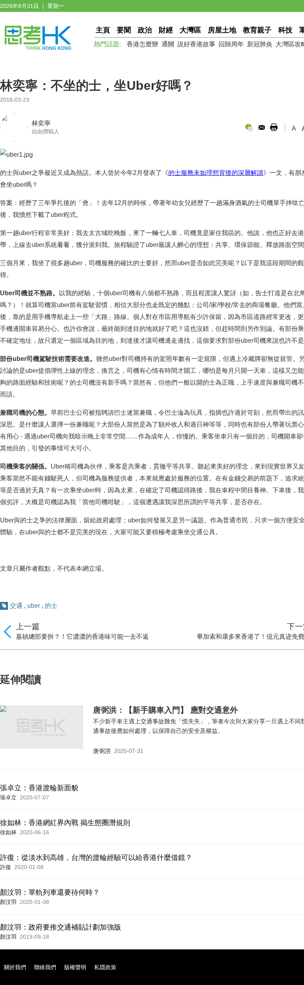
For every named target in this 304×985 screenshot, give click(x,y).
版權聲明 (75, 967)
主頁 (103, 30)
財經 (166, 30)
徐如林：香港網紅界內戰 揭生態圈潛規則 (65, 823)
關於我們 (15, 967)
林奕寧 (41, 123)
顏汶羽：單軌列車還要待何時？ (50, 892)
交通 (16, 605)
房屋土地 (222, 30)
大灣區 (190, 30)
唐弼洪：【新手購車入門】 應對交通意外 (165, 710)
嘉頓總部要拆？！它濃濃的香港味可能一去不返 (82, 636)
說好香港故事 (196, 44)
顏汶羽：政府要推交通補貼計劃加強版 (60, 927)
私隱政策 (105, 967)
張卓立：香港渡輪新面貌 (39, 788)
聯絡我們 (45, 967)
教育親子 (257, 30)
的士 (51, 605)
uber (33, 605)
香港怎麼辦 (142, 44)
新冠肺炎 (259, 44)
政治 (145, 30)
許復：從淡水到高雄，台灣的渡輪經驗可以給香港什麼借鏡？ (96, 858)
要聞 (124, 30)
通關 (168, 44)
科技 (285, 30)
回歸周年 (231, 44)
